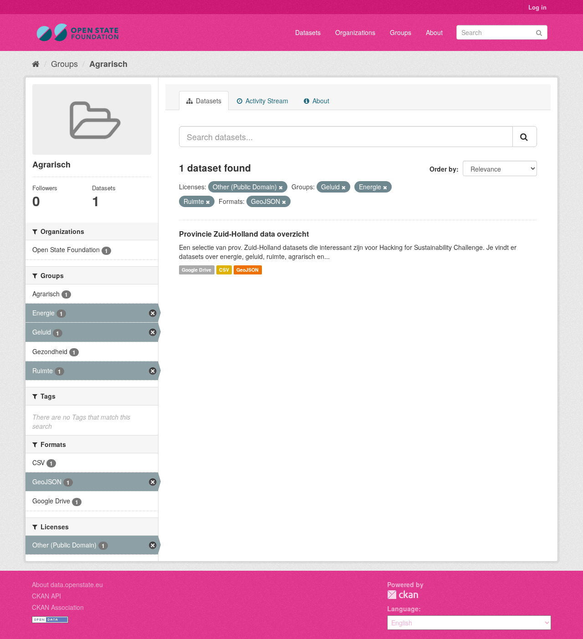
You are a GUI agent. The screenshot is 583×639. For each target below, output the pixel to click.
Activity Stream (266, 100)
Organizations (355, 32)
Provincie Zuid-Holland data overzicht (244, 233)
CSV (224, 269)
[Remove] (281, 187)
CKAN (402, 594)
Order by (443, 168)
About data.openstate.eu (67, 584)
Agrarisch (108, 64)
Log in (537, 7)
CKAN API (46, 595)
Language (403, 608)
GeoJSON (247, 269)
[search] (524, 136)
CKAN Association (58, 607)
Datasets (308, 32)
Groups (400, 32)
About (434, 32)
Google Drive (196, 269)
